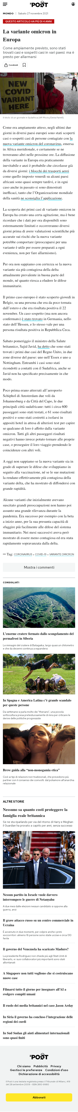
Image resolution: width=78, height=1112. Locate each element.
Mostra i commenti (39, 567)
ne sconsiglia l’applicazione (41, 198)
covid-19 (40, 554)
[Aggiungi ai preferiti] (24, 65)
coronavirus (23, 554)
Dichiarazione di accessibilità (39, 1074)
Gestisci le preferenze (26, 1070)
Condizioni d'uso (56, 1070)
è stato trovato (32, 318)
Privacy (56, 1066)
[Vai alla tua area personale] (73, 4)
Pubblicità (41, 1066)
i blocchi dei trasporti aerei (49, 170)
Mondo (8, 13)
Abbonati (39, 1097)
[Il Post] (39, 4)
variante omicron (61, 554)
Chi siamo (24, 1066)
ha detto (44, 346)
